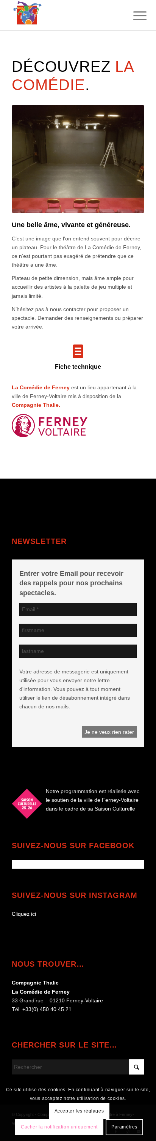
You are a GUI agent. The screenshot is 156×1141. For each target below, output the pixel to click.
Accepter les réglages (79, 1111)
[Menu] (134, 16)
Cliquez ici (24, 914)
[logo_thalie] (65, 15)
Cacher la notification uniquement (59, 1127)
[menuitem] (134, 16)
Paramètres (124, 1127)
